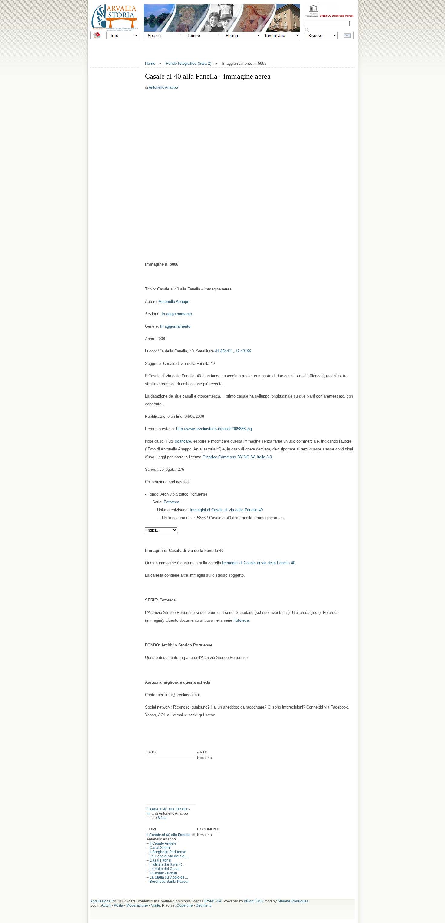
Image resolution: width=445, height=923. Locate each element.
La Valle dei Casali (165, 869)
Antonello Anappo (163, 87)
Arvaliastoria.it (102, 901)
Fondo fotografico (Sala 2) (188, 63)
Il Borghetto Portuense (168, 852)
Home (150, 63)
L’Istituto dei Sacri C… (168, 864)
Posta (118, 905)
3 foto (162, 818)
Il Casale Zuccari (163, 873)
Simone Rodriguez (293, 901)
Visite (155, 905)
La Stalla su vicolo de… (169, 877)
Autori (106, 905)
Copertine (184, 905)
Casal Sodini (160, 847)
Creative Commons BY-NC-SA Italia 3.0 (237, 457)
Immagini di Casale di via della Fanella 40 (226, 510)
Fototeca (171, 502)
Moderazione (137, 905)
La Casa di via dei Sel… (169, 856)
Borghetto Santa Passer (169, 881)
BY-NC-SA (213, 901)
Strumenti (204, 905)
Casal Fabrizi (160, 860)
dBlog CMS (253, 901)
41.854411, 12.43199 (233, 351)
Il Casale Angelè (163, 843)
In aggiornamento (177, 314)
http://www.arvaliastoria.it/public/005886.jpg (214, 429)
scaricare (183, 441)
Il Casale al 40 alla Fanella (168, 835)
